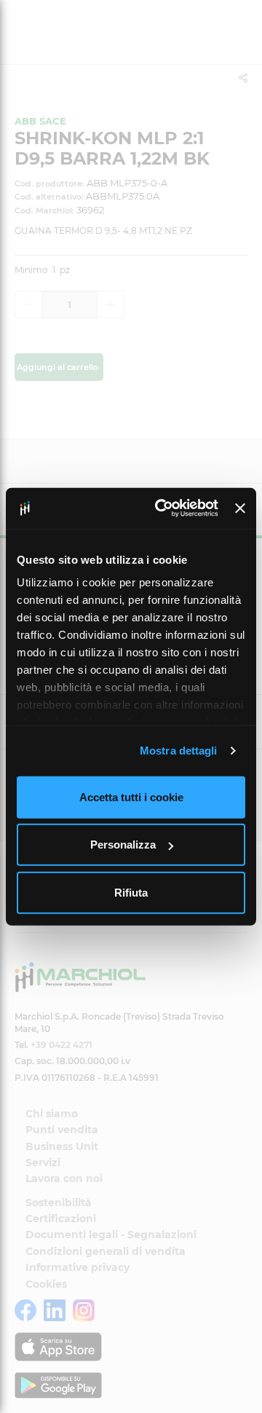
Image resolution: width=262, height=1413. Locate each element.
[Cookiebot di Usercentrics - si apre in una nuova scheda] (162, 508)
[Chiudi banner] (240, 508)
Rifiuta (131, 892)
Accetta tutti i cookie (131, 796)
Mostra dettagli (179, 750)
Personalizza (123, 844)
